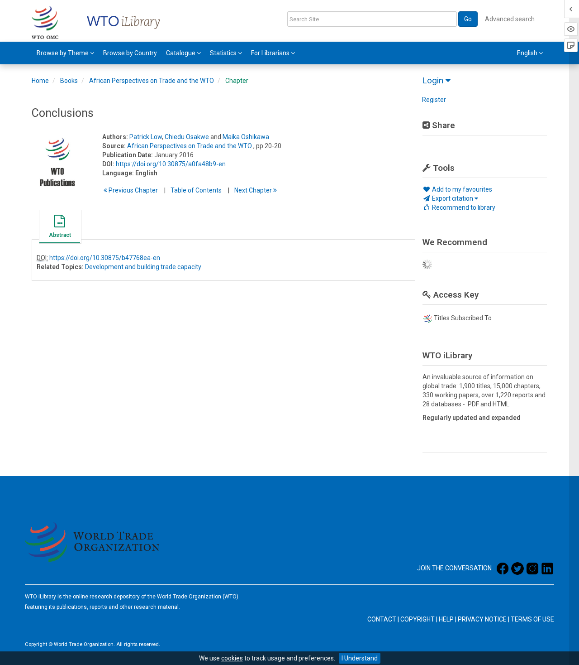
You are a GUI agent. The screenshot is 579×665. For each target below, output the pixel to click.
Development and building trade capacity (143, 266)
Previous (132, 190)
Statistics (224, 53)
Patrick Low (145, 136)
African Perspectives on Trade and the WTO (151, 80)
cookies (232, 658)
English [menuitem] (528, 53)
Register (434, 99)
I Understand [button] (360, 658)
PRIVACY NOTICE (482, 619)
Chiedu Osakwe (187, 136)
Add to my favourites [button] (461, 189)
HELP (446, 619)
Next (253, 190)
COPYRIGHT (417, 619)
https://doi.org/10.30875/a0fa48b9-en (171, 164)
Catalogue (181, 53)
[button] (59, 228)
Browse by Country (130, 53)
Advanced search (510, 19)
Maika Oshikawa (246, 136)
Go (468, 19)
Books (69, 80)
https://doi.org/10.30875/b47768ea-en (104, 257)
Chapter (236, 80)
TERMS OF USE (532, 619)
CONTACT (381, 619)
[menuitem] (65, 53)
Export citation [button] (453, 198)
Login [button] (434, 80)
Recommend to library (463, 207)
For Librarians (271, 53)
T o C (196, 190)
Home (40, 80)
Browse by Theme (63, 53)
